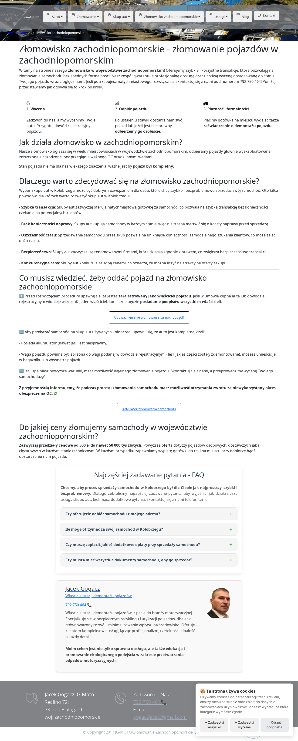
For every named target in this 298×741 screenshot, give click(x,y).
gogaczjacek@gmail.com (160, 717)
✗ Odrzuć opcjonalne (274, 725)
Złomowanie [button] (86, 16)
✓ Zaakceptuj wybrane (244, 725)
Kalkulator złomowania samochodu (149, 409)
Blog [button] (245, 16)
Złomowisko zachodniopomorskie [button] (171, 16)
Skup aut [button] (120, 16)
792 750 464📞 (150, 702)
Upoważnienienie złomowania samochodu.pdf (149, 317)
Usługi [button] (219, 16)
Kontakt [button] (269, 15)
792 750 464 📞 (78, 604)
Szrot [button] (56, 16)
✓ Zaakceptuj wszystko (214, 725)
